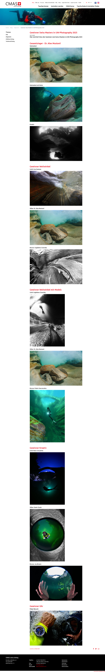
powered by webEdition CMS (99, 671)
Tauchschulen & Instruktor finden (88, 6)
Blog (33, 2)
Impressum (64, 661)
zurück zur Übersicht (35, 648)
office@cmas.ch (40, 664)
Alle (7, 34)
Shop (59, 2)
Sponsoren (64, 660)
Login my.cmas (74, 2)
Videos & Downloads (49, 2)
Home (7, 27)
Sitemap (64, 663)
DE (86, 2)
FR (88, 2)
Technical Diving (10, 41)
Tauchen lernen (43, 6)
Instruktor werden (57, 6)
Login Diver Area (65, 2)
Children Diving (10, 39)
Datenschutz (65, 666)
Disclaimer (64, 664)
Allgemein (16, 27)
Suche (79, 2)
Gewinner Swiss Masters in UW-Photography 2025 (32, 27)
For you (42, 2)
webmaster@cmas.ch (41, 666)
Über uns (37, 2)
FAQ (56, 2)
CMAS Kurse (70, 6)
